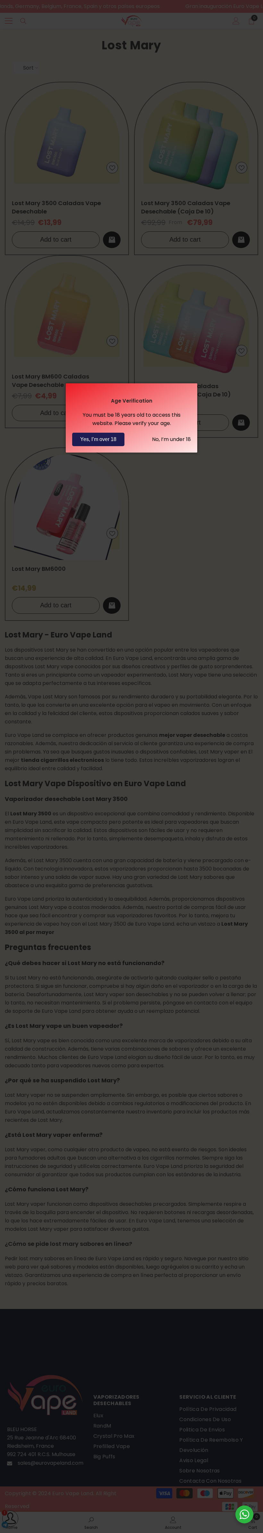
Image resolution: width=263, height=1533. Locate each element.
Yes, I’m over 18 (98, 439)
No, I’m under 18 (171, 439)
